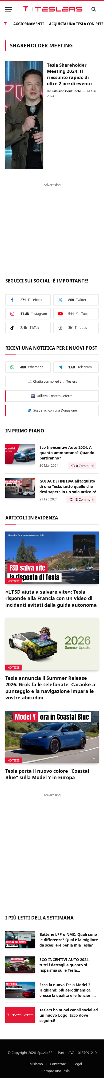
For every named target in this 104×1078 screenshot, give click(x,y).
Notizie (13, 581)
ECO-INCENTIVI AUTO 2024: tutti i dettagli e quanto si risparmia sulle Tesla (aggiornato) (64, 967)
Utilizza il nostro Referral (54, 396)
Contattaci (58, 1063)
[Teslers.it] (52, 9)
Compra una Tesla (55, 1070)
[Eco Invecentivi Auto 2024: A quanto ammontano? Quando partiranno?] (20, 454)
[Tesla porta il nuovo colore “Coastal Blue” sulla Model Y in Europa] (52, 737)
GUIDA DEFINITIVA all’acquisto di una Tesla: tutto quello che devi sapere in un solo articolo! (67, 486)
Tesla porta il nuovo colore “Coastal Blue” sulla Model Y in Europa (47, 774)
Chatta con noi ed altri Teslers (54, 381)
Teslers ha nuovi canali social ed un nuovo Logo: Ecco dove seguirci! (68, 1015)
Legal (77, 1063)
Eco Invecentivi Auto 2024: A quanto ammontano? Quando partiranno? (66, 453)
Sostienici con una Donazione (54, 410)
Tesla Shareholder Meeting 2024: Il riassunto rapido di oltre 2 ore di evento (69, 74)
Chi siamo (35, 1063)
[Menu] (8, 9)
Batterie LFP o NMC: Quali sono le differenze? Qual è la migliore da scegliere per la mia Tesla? (68, 940)
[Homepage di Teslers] (5, 23)
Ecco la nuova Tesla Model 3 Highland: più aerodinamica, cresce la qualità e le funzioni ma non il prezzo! (66, 992)
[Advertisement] (52, 227)
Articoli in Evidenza (31, 518)
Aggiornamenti (28, 23)
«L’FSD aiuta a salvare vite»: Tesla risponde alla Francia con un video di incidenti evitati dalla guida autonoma (51, 598)
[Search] (94, 9)
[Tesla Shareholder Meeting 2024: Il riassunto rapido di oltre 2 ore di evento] (24, 115)
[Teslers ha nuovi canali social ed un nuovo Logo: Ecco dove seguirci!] (20, 1015)
